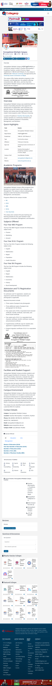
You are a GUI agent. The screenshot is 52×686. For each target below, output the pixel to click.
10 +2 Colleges (7, 643)
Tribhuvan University (18, 73)
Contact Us (30, 649)
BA (6, 200)
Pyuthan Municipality (24, 116)
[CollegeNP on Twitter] (47, 9)
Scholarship (19, 652)
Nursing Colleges (5, 664)
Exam (17, 665)
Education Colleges (6, 671)
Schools (30, 666)
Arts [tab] (22, 438)
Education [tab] (13, 438)
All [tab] (6, 438)
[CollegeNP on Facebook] (45, 9)
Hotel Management (7, 658)
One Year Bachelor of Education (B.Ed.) (15, 446)
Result (17, 645)
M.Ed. (7, 209)
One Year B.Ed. (10, 212)
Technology (19, 659)
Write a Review (21, 58)
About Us (30, 646)
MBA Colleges (7, 668)
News (17, 647)
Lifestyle (30, 673)
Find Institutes (30, 670)
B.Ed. (7, 203)
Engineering (6, 652)
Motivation (19, 661)
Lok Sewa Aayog (20, 656)
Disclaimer (31, 653)
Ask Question (8, 58)
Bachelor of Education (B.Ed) (12, 448)
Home (29, 644)
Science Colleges (8, 661)
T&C (29, 660)
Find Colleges (30, 663)
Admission (18, 649)
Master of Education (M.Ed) (12, 444)
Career (17, 663)
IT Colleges (6, 645)
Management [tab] (9, 441)
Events (17, 668)
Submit (6, 551)
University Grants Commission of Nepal (15, 75)
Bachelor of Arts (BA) (10, 450)
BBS (7, 206)
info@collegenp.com (7, 9)
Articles (18, 654)
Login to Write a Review (9, 528)
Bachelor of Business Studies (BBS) (14, 452)
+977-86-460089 (8, 56)
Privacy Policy (30, 656)
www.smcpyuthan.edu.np (24, 161)
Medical (5, 647)
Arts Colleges (7, 674)
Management (7, 649)
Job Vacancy (19, 643)
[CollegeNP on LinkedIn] (49, 9)
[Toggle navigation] (48, 13)
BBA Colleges (7, 654)
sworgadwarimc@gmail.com (25, 158)
